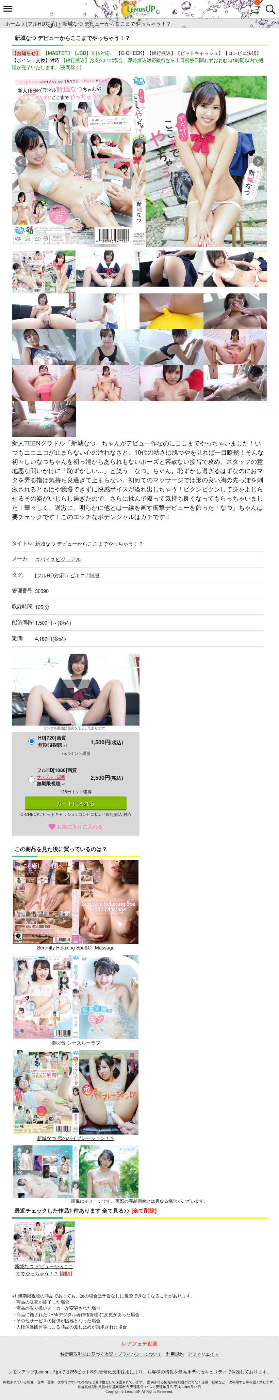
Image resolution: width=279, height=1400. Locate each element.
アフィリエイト (203, 1354)
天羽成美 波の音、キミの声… (76, 1233)
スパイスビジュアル (58, 559)
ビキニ (77, 575)
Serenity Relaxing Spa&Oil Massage (76, 947)
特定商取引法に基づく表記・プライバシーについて (111, 1354)
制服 (94, 575)
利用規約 (175, 1354)
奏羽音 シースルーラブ (75, 1042)
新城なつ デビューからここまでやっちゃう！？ (44, 1270)
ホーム (12, 23)
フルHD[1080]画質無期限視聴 (57, 776)
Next (258, 161)
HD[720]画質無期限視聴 (52, 741)
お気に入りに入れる (79, 826)
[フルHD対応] (41, 23)
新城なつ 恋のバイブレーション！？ (76, 1138)
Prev (20, 161)
